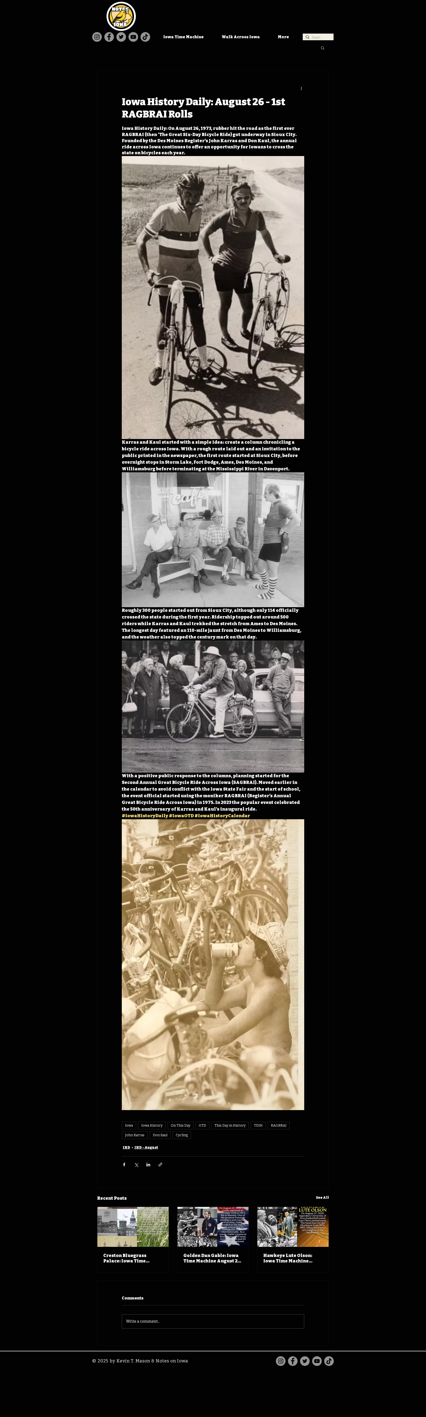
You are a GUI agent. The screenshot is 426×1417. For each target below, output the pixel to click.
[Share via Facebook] (124, 1164)
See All (322, 1198)
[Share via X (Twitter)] (136, 1164)
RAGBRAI (278, 1125)
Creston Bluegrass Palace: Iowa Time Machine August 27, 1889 (131, 1258)
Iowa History (151, 1125)
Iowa (129, 1125)
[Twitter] (121, 37)
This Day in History (230, 1125)
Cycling (182, 1135)
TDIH (258, 1125)
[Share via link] (160, 1164)
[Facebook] (109, 37)
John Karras (134, 1135)
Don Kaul (160, 1135)
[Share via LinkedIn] (148, 1164)
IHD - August (146, 1147)
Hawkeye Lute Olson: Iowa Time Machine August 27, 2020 (287, 1258)
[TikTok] (145, 37)
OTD (202, 1125)
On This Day (180, 1125)
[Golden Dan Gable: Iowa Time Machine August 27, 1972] (213, 1227)
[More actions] (301, 88)
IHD (126, 1147)
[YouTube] (133, 37)
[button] (322, 48)
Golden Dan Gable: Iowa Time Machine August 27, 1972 (212, 1258)
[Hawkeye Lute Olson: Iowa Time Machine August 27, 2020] (293, 1227)
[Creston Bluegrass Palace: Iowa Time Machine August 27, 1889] (133, 1227)
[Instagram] (97, 37)
